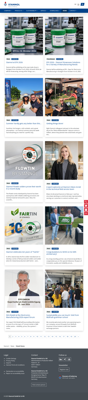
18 (67, 336)
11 (41, 336)
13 (48, 336)
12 (45, 336)
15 (56, 336)
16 (60, 336)
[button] (8, 11)
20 (75, 336)
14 (52, 336)
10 (37, 336)
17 (63, 336)
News (12, 346)
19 (71, 336)
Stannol (6, 346)
